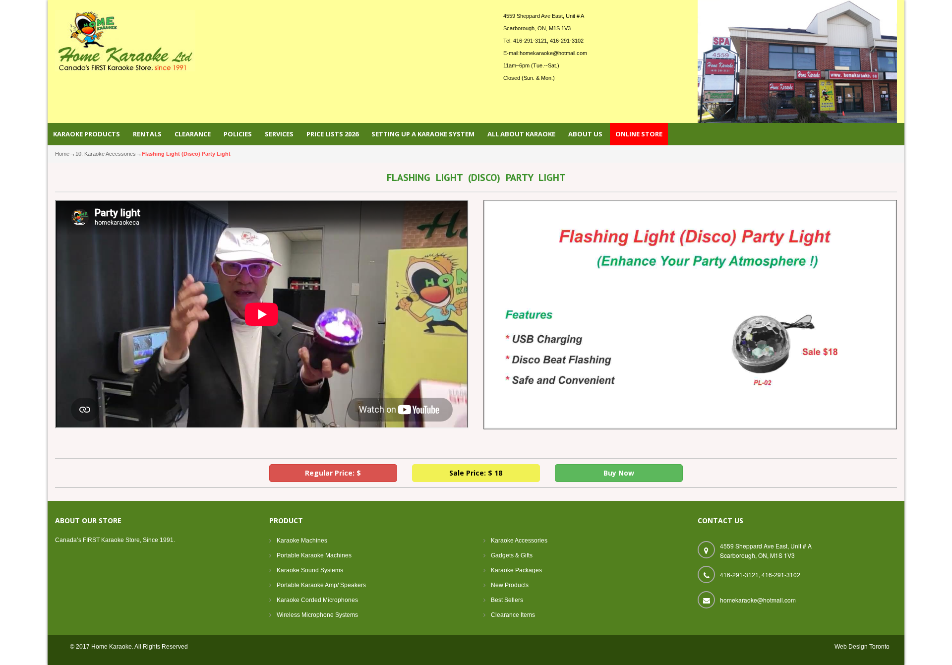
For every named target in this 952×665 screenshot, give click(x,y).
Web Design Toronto (862, 646)
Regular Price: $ (333, 473)
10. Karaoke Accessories (105, 154)
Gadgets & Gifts (512, 555)
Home (62, 154)
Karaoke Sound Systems (310, 570)
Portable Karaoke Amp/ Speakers (321, 585)
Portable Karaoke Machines (314, 555)
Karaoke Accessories (519, 540)
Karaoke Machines (302, 540)
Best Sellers (507, 600)
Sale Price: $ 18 (475, 473)
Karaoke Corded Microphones (317, 600)
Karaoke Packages (516, 570)
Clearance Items (513, 614)
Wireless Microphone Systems (317, 614)
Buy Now (618, 473)
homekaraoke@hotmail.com (553, 53)
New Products (510, 585)
